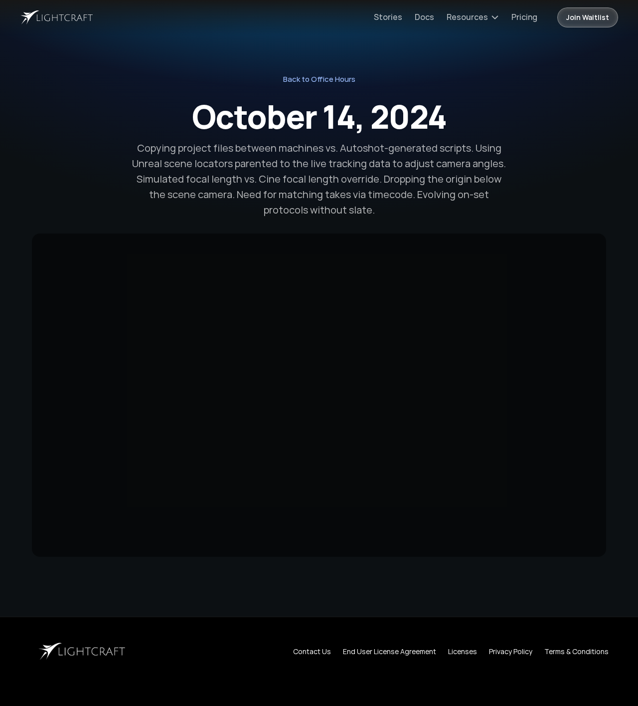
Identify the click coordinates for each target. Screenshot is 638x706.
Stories (388, 16)
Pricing (524, 16)
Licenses (462, 651)
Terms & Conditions (576, 651)
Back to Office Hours (319, 79)
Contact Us (312, 651)
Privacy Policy (510, 651)
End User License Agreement (389, 651)
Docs (424, 16)
